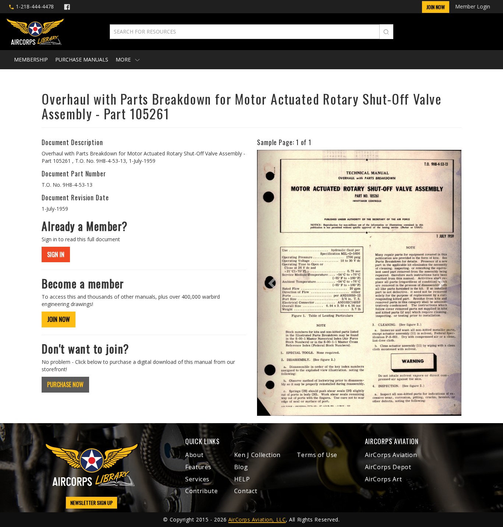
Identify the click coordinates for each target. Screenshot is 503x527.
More (124, 59)
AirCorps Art (383, 479)
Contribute (201, 491)
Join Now (435, 7)
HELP (242, 479)
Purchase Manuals (81, 59)
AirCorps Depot (388, 467)
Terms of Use (317, 455)
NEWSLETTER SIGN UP (91, 502)
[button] (272, 283)
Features (198, 467)
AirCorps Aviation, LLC (257, 519)
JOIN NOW (58, 319)
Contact (245, 491)
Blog (241, 467)
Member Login (472, 6)
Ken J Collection (257, 455)
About (194, 455)
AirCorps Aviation (391, 455)
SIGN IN (55, 254)
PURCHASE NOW (65, 384)
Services (197, 479)
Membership (31, 59)
